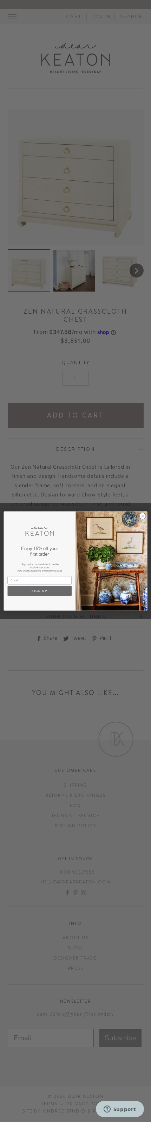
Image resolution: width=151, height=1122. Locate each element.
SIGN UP (40, 591)
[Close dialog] (142, 516)
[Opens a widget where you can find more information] (120, 1109)
